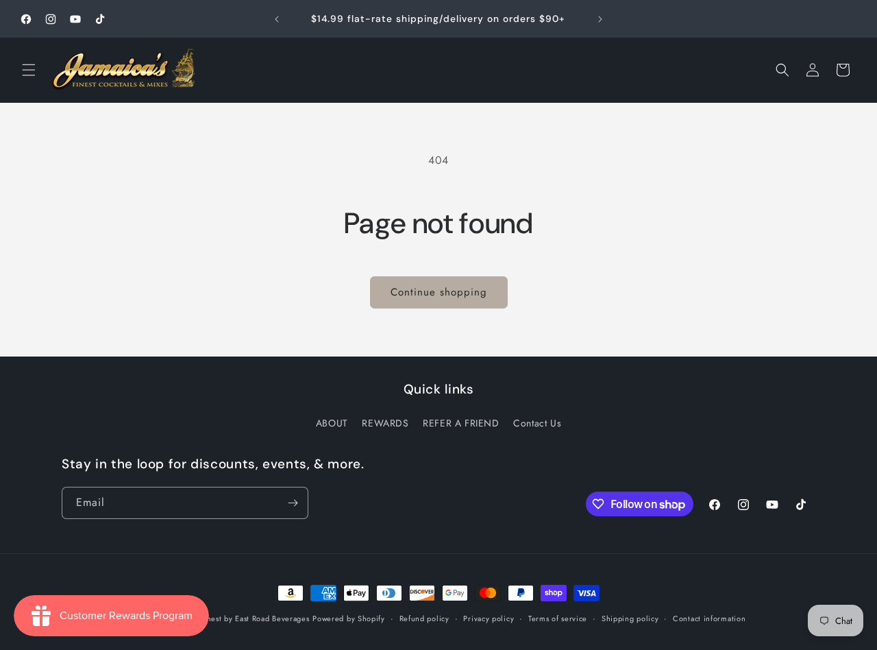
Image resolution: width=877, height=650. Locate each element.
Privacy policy (488, 618)
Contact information (709, 618)
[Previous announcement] (277, 19)
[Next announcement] (600, 19)
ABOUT (332, 423)
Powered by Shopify (348, 618)
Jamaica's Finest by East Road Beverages (236, 618)
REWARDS (385, 423)
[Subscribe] (292, 503)
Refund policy (424, 618)
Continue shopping (439, 292)
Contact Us (537, 423)
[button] (29, 70)
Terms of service (557, 618)
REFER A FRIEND (461, 423)
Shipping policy (630, 618)
